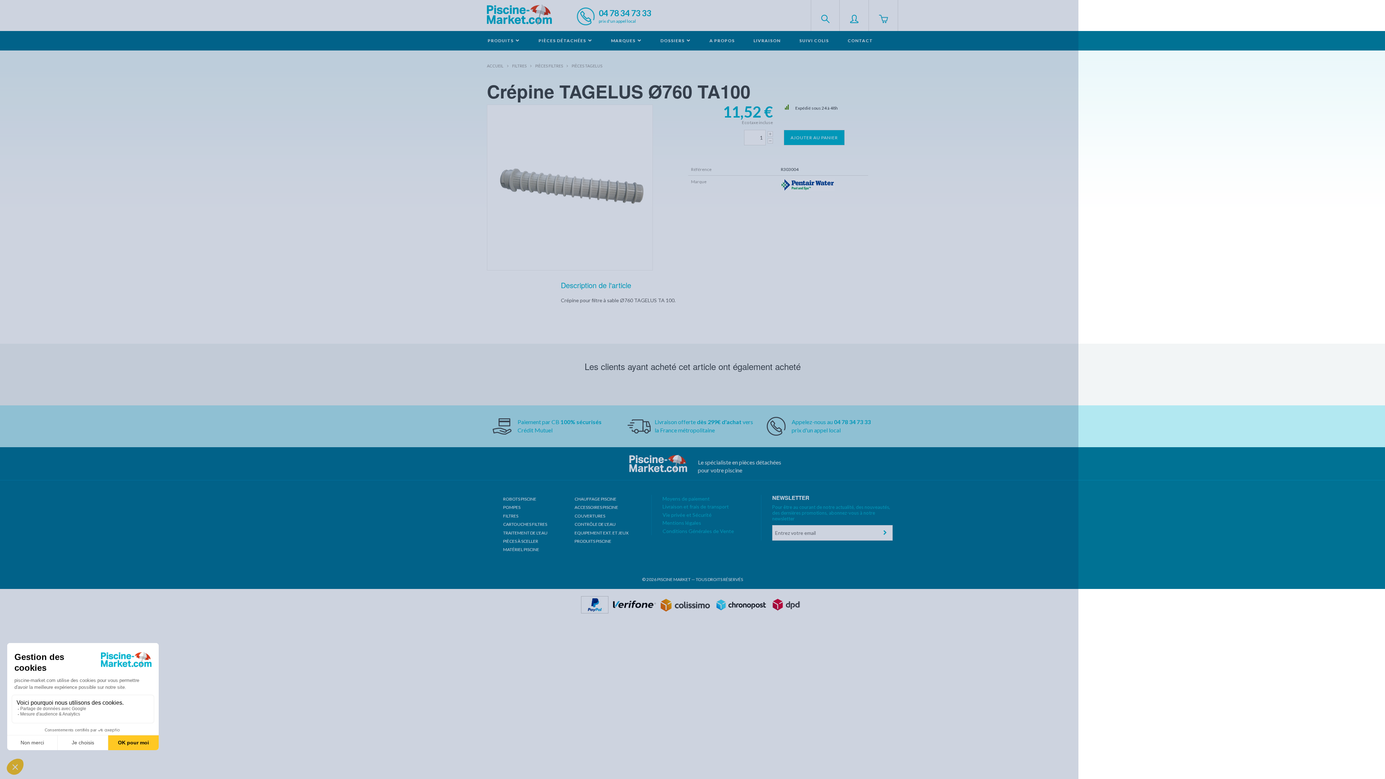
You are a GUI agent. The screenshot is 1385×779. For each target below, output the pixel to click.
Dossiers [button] (673, 40)
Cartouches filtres (525, 524)
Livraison (767, 40)
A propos (722, 40)
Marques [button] (624, 40)
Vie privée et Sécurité (687, 515)
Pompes (511, 507)
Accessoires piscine (596, 507)
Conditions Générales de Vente (698, 531)
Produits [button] (501, 40)
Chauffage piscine (595, 499)
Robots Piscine (519, 499)
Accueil (495, 65)
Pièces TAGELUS (587, 65)
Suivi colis (814, 40)
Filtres (519, 65)
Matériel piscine (521, 549)
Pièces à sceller (520, 541)
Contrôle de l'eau (595, 524)
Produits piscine (593, 541)
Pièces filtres (549, 65)
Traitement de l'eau (525, 533)
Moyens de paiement (686, 499)
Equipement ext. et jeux (602, 533)
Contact (860, 40)
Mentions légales (682, 523)
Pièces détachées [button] (562, 40)
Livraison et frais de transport (696, 506)
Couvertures (590, 516)
